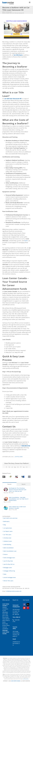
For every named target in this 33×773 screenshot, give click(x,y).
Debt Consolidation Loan (9, 551)
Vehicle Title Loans (8, 580)
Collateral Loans (7, 541)
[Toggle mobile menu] (30, 2)
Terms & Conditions (5, 627)
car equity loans (7, 528)
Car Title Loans (19, 456)
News (4, 574)
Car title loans (18, 55)
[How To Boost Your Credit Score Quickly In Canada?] (6, 506)
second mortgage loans (9, 577)
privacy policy (25, 678)
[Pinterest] (28, 608)
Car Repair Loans (7, 531)
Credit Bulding (7, 544)
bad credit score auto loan (10, 518)
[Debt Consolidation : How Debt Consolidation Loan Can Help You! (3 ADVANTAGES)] (6, 497)
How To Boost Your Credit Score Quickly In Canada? (17, 507)
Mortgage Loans (7, 567)
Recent (23, 484)
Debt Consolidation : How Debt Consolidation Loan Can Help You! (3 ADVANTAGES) (18, 499)
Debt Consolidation (8, 548)
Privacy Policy (6, 625)
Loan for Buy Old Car (8, 564)
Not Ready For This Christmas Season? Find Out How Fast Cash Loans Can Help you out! (17, 489)
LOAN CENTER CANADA (15, 680)
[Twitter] (28, 604)
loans (26, 241)
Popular (9, 484)
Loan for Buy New (8, 561)
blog (4, 524)
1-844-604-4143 (25, 446)
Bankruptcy (6, 521)
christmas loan (7, 538)
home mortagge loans (9, 557)
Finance (5, 554)
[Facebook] (24, 604)
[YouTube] (24, 608)
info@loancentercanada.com (13, 591)
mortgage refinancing (9, 571)
